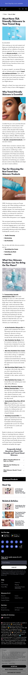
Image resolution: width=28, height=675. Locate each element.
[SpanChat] (7, 546)
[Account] (23, 9)
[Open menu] (2, 8)
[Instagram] (7, 541)
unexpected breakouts (15, 139)
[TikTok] (2, 541)
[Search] (20, 8)
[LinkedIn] (11, 546)
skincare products (12, 53)
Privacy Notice (5, 573)
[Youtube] (21, 541)
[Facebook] (16, 541)
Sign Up (14, 567)
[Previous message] (1, 3)
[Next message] (26, 3)
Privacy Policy (16, 574)
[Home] (5, 9)
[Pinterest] (11, 541)
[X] (2, 546)
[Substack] (16, 546)
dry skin (6, 139)
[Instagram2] (2, 551)
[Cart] (26, 9)
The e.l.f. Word (11, 14)
